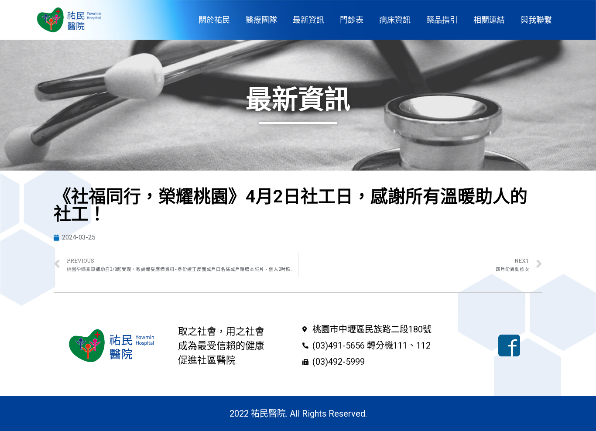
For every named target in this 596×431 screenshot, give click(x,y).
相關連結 (489, 19)
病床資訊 (395, 19)
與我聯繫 (536, 19)
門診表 (351, 19)
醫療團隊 (261, 19)
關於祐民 (214, 19)
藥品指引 (442, 19)
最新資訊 (308, 19)
